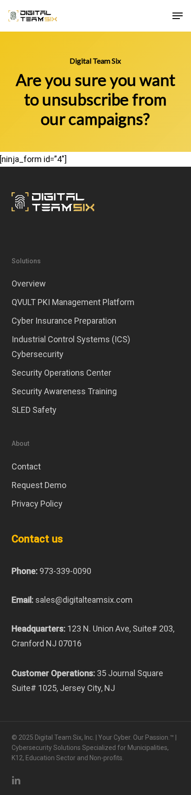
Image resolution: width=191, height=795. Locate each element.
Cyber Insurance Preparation (64, 321)
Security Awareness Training (64, 391)
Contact (26, 466)
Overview (29, 283)
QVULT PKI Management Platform (73, 302)
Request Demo (39, 485)
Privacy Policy (37, 503)
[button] (177, 15)
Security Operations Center (61, 373)
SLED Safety (34, 410)
